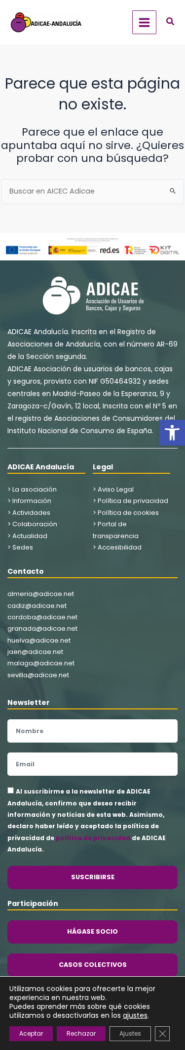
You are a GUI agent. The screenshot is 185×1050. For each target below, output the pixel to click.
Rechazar (81, 1033)
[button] (172, 433)
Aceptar (31, 1033)
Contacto (25, 571)
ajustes (135, 1015)
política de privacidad (93, 838)
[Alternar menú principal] (144, 22)
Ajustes (130, 1033)
